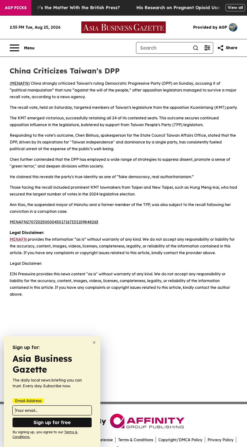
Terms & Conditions (135, 439)
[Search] (195, 47)
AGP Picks (16, 7)
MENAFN (19, 83)
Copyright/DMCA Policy (180, 439)
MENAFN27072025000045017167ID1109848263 (54, 222)
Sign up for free (52, 422)
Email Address (28, 400)
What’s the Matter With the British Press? (74, 7)
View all (235, 7)
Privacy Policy (220, 439)
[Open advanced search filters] (207, 47)
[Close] (94, 342)
